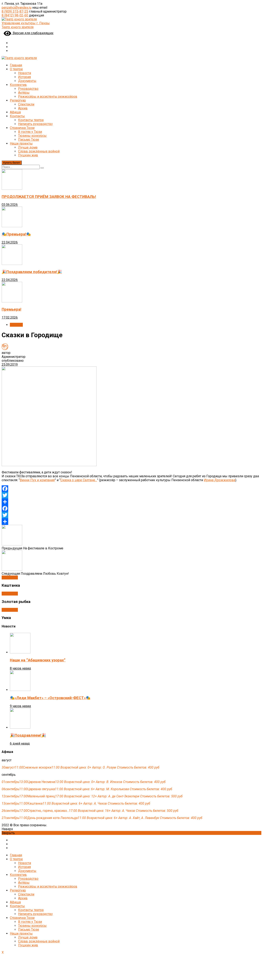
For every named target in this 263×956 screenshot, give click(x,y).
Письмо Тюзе (28, 140)
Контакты (17, 116)
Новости (24, 73)
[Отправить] (131, 501)
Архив (23, 108)
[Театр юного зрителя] (19, 19)
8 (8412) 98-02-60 (15, 15)
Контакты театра (31, 120)
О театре (16, 69)
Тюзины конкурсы (32, 136)
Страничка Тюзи (22, 128)
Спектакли (26, 104)
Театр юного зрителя (17, 27)
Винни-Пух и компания (37, 480)
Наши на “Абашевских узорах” (38, 660)
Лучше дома (27, 147)
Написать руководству (35, 124)
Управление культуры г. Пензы (26, 23)
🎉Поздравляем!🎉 (28, 735)
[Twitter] (131, 495)
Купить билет (11, 162)
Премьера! (11, 309)
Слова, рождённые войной (39, 151)
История (24, 77)
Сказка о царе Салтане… (78, 480)
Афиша (15, 112)
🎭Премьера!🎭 (16, 234)
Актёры (24, 93)
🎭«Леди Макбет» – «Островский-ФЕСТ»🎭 (50, 698)
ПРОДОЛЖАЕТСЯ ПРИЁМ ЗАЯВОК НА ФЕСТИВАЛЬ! (49, 196)
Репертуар (18, 100)
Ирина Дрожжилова (219, 480)
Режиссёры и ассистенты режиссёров (47, 96)
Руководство (28, 89)
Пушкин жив (28, 155)
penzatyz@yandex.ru (16, 7)
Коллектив (18, 85)
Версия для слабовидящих (32, 33)
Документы (27, 81)
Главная (16, 65)
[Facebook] (131, 488)
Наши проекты (21, 143)
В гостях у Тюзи (30, 132)
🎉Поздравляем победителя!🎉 (32, 272)
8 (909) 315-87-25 (15, 11)
